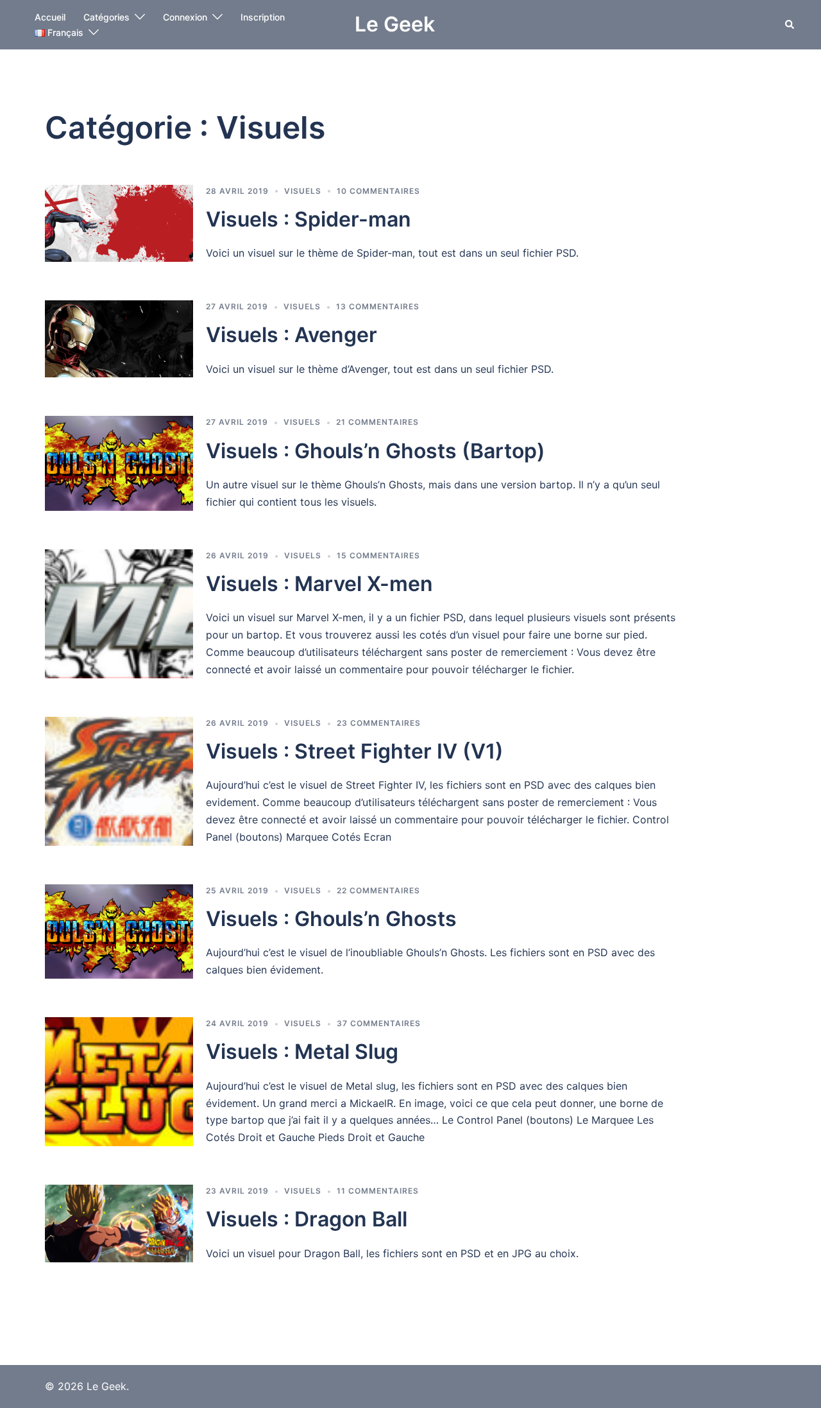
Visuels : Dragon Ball (306, 1219)
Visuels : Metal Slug (302, 1051)
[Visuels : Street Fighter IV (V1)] (119, 781)
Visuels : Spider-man (308, 219)
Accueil (50, 17)
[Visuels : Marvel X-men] (119, 613)
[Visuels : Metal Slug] (119, 1081)
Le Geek (395, 24)
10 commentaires (378, 191)
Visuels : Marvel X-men (319, 583)
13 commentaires (377, 306)
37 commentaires (379, 1023)
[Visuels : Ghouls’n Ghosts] (119, 931)
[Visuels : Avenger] (119, 338)
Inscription (263, 17)
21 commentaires (377, 422)
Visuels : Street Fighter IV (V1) (355, 751)
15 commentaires (378, 555)
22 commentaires (378, 890)
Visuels (302, 191)
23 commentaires (379, 723)
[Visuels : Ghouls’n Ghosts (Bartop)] (119, 463)
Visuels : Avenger (291, 334)
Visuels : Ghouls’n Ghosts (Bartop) (375, 450)
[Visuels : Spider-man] (119, 223)
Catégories (106, 17)
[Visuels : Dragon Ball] (119, 1223)
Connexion (185, 17)
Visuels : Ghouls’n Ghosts (331, 918)
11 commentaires (378, 1191)
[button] (790, 24)
